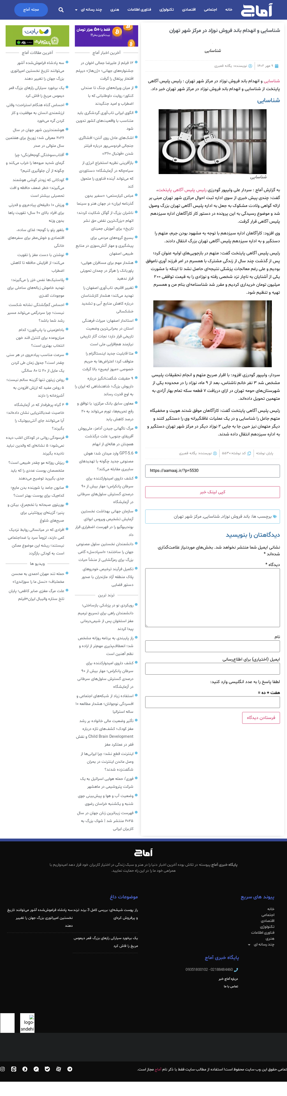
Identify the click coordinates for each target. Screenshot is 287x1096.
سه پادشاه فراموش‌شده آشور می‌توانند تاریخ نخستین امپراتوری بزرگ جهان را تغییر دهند (40, 918)
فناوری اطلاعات (139, 9)
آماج (158, 1069)
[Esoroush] (24, 1069)
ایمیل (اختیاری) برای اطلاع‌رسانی (251, 659)
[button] (61, 10)
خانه (228, 9)
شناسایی (272, 81)
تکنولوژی (166, 9)
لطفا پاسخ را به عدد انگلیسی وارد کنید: (245, 682)
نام (277, 637)
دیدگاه (272, 565)
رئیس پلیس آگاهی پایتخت (182, 190)
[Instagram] (2, 1069)
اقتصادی (189, 9)
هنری (114, 9)
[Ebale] (47, 1069)
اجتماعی (210, 9)
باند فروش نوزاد (236, 516)
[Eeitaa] (13, 1069)
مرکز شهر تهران (188, 516)
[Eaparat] (58, 1069)
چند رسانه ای (91, 9)
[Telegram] (69, 1069)
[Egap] (36, 1069)
